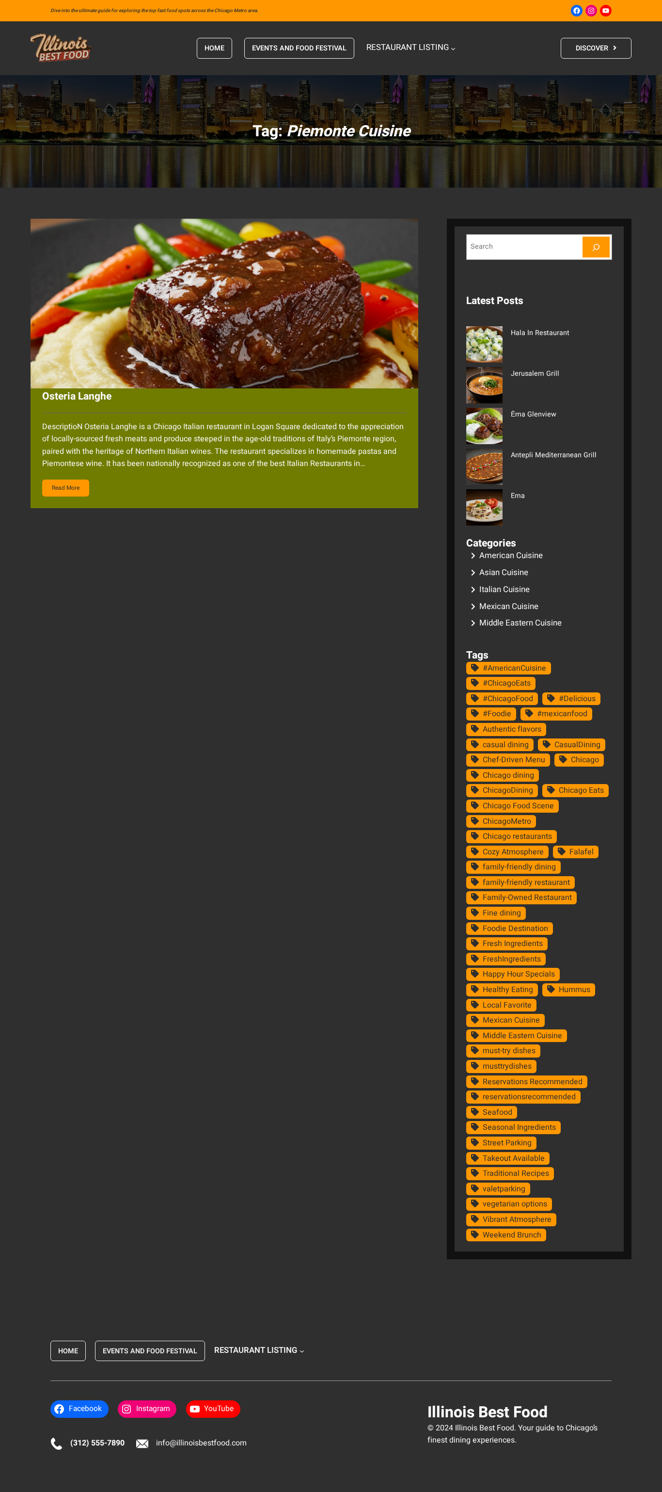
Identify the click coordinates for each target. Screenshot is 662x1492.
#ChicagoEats (507, 683)
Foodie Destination (515, 928)
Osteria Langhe (76, 396)
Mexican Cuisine (508, 606)
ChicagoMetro (507, 821)
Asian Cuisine (503, 572)
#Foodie (497, 714)
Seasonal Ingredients (519, 1127)
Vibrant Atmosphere (517, 1219)
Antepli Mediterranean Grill (554, 455)
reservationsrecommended (529, 1097)
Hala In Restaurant (540, 333)
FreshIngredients (512, 959)
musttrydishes (507, 1066)
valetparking (504, 1189)
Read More (65, 487)
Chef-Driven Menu (514, 760)
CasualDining (577, 745)
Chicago (585, 760)
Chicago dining (508, 775)
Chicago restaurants (517, 836)
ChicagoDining (508, 790)
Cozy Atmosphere (513, 852)
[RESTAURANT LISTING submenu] (453, 48)
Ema (518, 496)
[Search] (596, 247)
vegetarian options (515, 1204)
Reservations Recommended (533, 1082)
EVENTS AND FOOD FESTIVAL (299, 48)
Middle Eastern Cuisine (520, 623)
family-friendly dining (519, 867)
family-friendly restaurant (526, 882)
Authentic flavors (512, 729)
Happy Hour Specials (519, 974)
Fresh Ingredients (513, 943)
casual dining (506, 745)
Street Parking (507, 1143)
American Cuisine (511, 555)
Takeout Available (514, 1158)
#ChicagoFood (508, 699)
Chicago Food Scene (518, 806)
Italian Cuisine (504, 589)
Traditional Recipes (516, 1173)
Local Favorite (507, 1005)
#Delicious (577, 699)
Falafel (581, 852)
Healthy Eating (508, 989)
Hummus (574, 989)
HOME (214, 48)
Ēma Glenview (533, 414)
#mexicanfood (562, 714)
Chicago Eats (581, 790)
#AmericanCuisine (514, 668)
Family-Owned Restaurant (527, 897)
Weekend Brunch (512, 1235)
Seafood (497, 1112)
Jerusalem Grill (535, 374)
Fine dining (502, 913)
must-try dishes (509, 1051)
